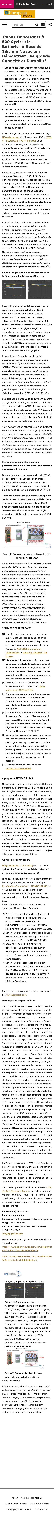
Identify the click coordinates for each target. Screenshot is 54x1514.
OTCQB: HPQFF (18, 141)
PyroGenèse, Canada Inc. (15, 886)
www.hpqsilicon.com (16, 994)
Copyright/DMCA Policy (19, 1509)
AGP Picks (7, 4)
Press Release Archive (31, 1498)
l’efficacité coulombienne (18, 768)
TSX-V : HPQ (26, 865)
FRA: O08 (31, 141)
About (15, 1498)
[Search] (36, 24)
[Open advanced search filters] (43, 24)
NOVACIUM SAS (39, 886)
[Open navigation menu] (4, 24)
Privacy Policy (40, 1509)
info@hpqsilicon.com (12, 1233)
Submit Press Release (16, 1503)
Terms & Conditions (39, 1503)
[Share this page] (50, 24)
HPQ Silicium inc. (10, 137)
